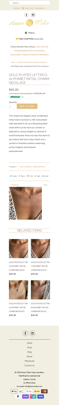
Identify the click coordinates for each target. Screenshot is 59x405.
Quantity (13, 102)
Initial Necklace (39, 167)
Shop (29, 347)
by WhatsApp (29, 383)
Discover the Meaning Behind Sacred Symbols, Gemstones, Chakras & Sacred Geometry (29, 50)
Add (38, 176)
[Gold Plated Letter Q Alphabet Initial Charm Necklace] (25, 203)
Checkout (40, 8)
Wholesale (29, 361)
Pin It (31, 176)
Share (23, 176)
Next (46, 185)
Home (29, 343)
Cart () (28, 8)
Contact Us (29, 365)
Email (46, 176)
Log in (17, 8)
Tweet (14, 176)
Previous (15, 185)
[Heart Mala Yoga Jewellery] (29, 23)
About (29, 356)
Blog (29, 352)
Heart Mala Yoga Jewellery (33, 372)
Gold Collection (26, 167)
